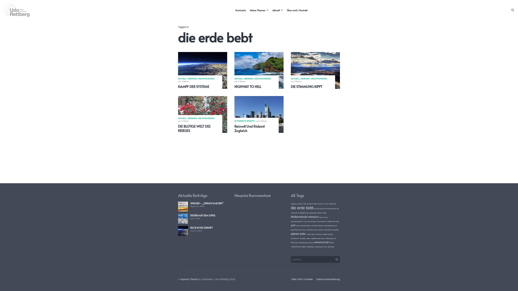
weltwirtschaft (321, 242)
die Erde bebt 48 (331, 208)
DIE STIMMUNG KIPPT (306, 86)
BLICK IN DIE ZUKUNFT (201, 227)
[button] (513, 10)
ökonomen (331, 247)
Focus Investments (309, 221)
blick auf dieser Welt (309, 204)
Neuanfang (335, 230)
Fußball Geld (331, 221)
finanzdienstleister (297, 221)
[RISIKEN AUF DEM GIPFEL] (183, 215)
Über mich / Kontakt (302, 279)
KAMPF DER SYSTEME (193, 86)
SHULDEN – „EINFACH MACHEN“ (207, 203)
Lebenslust (309, 230)
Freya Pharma (321, 221)
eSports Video (321, 213)
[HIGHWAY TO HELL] (259, 54)
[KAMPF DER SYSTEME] (202, 54)
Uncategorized (206, 79)
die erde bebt (302, 208)
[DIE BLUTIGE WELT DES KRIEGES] (202, 98)
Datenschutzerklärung (328, 279)
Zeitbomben (310, 247)
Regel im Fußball (321, 234)
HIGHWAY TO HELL (247, 86)
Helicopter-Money (317, 225)
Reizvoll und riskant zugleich (249, 128)
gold (293, 225)
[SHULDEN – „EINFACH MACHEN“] (183, 203)
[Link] (17, 10)
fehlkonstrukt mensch (304, 217)
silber (308, 238)
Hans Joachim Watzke (303, 225)
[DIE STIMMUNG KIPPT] (315, 54)
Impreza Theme (188, 279)
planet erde (298, 233)
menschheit (327, 230)
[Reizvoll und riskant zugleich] (259, 98)
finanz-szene (323, 217)
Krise (304, 230)
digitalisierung (304, 213)
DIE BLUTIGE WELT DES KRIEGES (194, 128)
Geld (337, 221)
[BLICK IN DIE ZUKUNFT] (183, 228)
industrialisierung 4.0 (330, 225)
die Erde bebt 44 (319, 208)
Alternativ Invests (244, 121)
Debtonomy (332, 204)
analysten (294, 204)
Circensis (320, 204)
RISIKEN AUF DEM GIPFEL (203, 215)
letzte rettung (318, 230)
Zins (325, 247)
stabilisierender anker (318, 238)
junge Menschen (296, 230)
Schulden (303, 238)
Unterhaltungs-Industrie (305, 242)
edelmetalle (313, 213)
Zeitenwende (319, 247)
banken (300, 204)
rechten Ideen (310, 234)
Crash (326, 204)
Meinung (192, 79)
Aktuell (182, 79)
